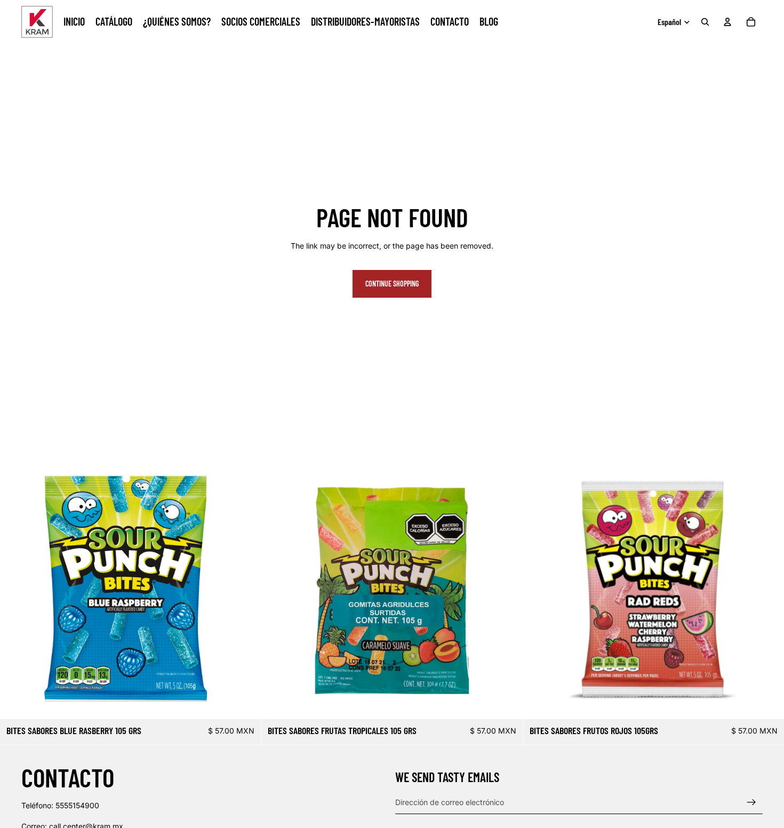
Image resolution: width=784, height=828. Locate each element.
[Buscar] (705, 22)
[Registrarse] (751, 802)
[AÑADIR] (244, 702)
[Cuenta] (727, 22)
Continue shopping (392, 283)
